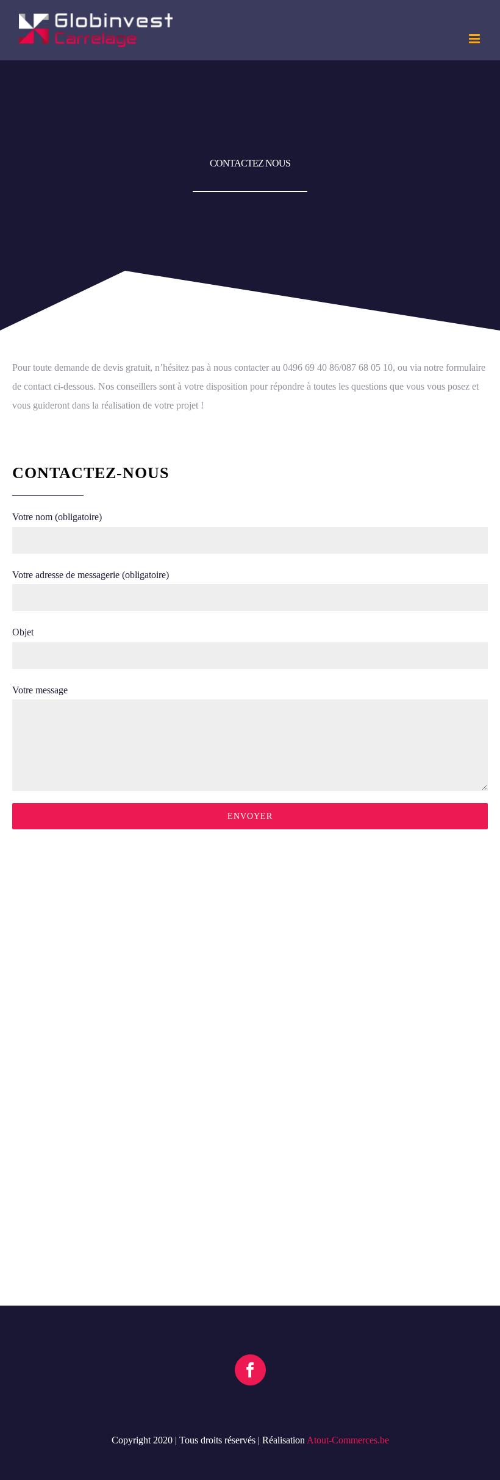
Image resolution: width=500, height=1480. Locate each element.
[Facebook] (250, 1369)
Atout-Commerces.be (348, 1440)
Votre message (40, 690)
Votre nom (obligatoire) (57, 517)
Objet (23, 632)
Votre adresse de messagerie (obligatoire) (90, 575)
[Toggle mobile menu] (475, 38)
